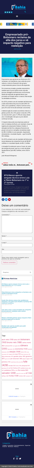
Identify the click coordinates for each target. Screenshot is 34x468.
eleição (14, 352)
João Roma (14, 362)
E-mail (4, 242)
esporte (12, 354)
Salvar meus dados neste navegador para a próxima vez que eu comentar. (15, 258)
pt (16, 370)
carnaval (8, 346)
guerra (7, 358)
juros (20, 362)
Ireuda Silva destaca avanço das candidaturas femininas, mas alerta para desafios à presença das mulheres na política (17, 301)
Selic (23, 373)
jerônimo (6, 362)
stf (29, 373)
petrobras (5, 368)
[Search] (30, 272)
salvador (9, 373)
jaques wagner (27, 358)
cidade (4, 445)
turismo (22, 376)
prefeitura (9, 370)
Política (16, 368)
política (16, 446)
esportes (27, 445)
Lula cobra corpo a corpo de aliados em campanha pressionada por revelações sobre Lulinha (16, 310)
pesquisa (26, 365)
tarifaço (5, 376)
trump (14, 376)
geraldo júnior (19, 356)
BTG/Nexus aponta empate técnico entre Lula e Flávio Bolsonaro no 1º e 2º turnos (16, 179)
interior (4, 446)
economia (21, 349)
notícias (10, 446)
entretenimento (19, 445)
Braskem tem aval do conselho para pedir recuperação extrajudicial (14, 326)
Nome (4, 236)
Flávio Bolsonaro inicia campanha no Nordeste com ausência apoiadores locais (16, 292)
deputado (11, 349)
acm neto (7, 339)
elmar (23, 352)
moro (18, 365)
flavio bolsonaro (25, 354)
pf (11, 368)
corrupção (16, 345)
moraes (12, 365)
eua (18, 354)
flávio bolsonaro (7, 356)
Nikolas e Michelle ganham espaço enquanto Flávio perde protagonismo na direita (16, 318)
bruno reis (14, 342)
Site (3, 249)
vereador (29, 376)
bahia (17, 339)
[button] (17, 16)
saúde (18, 373)
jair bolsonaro (16, 358)
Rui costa (23, 370)
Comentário (6, 214)
